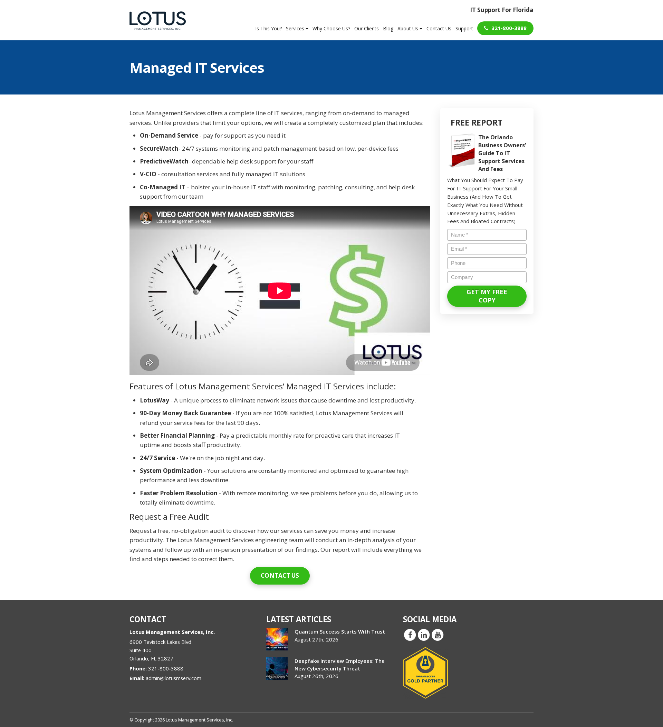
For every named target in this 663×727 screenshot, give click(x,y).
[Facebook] (410, 634)
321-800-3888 (508, 27)
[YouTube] (437, 634)
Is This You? (268, 28)
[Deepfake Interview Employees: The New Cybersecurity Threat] (277, 668)
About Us (408, 28)
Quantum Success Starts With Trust (340, 631)
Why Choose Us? (331, 28)
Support (464, 28)
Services (296, 28)
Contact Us (438, 28)
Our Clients (366, 28)
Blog (388, 28)
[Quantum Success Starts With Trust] (277, 639)
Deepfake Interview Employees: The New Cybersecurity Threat (340, 664)
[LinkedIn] (424, 634)
